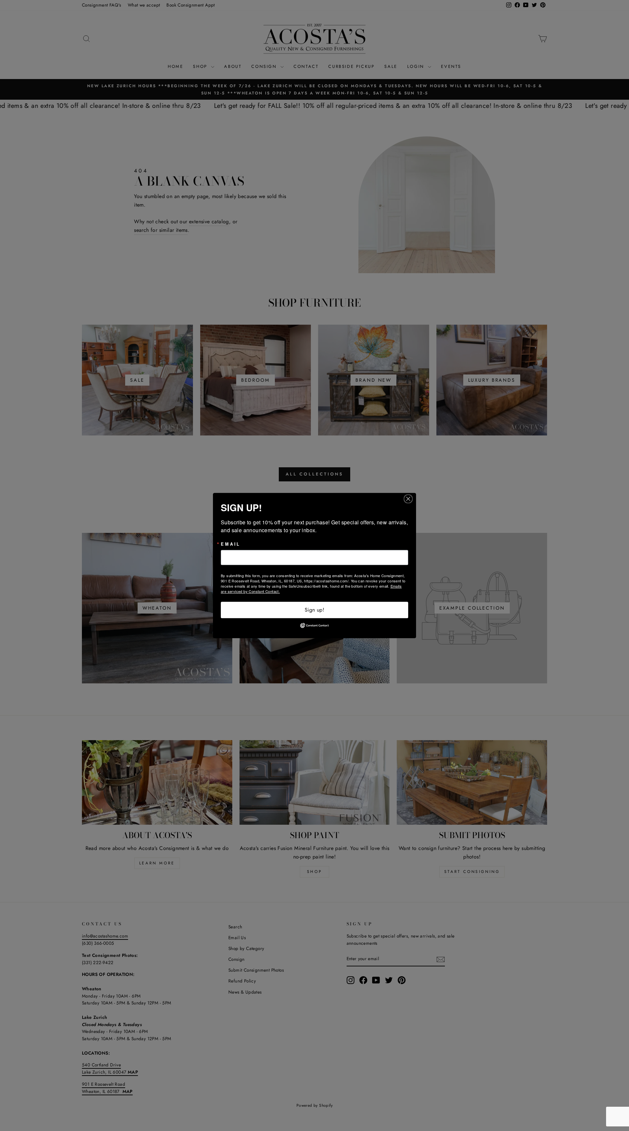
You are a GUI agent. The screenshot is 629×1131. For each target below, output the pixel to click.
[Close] (410, 499)
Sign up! (314, 610)
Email (230, 544)
